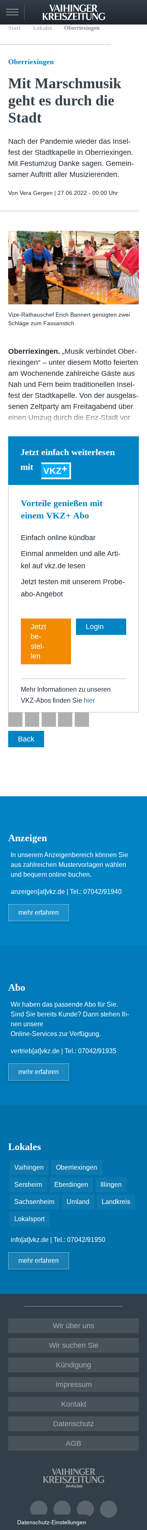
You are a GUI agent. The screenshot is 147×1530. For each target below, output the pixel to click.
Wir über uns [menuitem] (73, 1326)
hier (89, 700)
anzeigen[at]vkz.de (38, 891)
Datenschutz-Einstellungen (51, 1522)
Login (136, 11)
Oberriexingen (82, 28)
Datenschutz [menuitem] (73, 1424)
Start (14, 28)
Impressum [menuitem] (74, 1384)
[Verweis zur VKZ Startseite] (73, 12)
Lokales (42, 28)
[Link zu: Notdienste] (62, 1509)
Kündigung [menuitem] (73, 1365)
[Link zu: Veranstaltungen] (38, 1509)
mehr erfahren (38, 912)
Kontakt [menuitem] (73, 1404)
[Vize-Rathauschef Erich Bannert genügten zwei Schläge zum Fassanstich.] (73, 267)
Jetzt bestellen (38, 641)
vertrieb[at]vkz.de (35, 1051)
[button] (15, 720)
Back (26, 739)
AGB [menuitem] (73, 1443)
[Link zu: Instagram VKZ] (108, 1509)
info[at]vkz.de (30, 1239)
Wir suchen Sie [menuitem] (73, 1345)
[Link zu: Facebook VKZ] (85, 1509)
